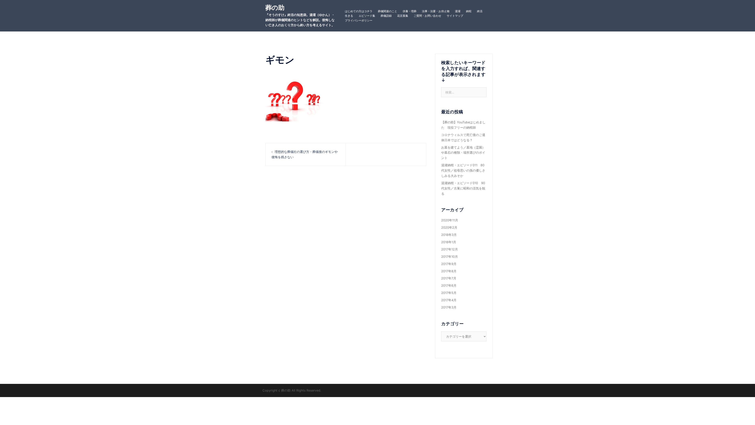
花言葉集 (402, 15)
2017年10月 (449, 257)
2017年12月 (449, 249)
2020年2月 (449, 227)
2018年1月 (448, 242)
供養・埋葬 (409, 11)
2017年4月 (449, 300)
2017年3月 (449, 307)
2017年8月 (449, 271)
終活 (479, 11)
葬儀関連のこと (387, 11)
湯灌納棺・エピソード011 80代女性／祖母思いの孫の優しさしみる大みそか (463, 170)
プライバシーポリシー (358, 20)
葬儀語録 (386, 15)
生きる (349, 15)
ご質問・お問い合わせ (427, 15)
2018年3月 (449, 235)
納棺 (468, 11)
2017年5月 (449, 293)
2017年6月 (449, 285)
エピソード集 (367, 15)
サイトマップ (455, 15)
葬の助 (275, 7)
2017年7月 (448, 278)
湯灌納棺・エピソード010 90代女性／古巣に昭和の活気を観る (463, 188)
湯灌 (457, 11)
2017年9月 (449, 264)
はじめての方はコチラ (358, 11)
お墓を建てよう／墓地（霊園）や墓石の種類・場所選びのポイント (463, 152)
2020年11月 (449, 220)
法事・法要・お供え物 (435, 11)
